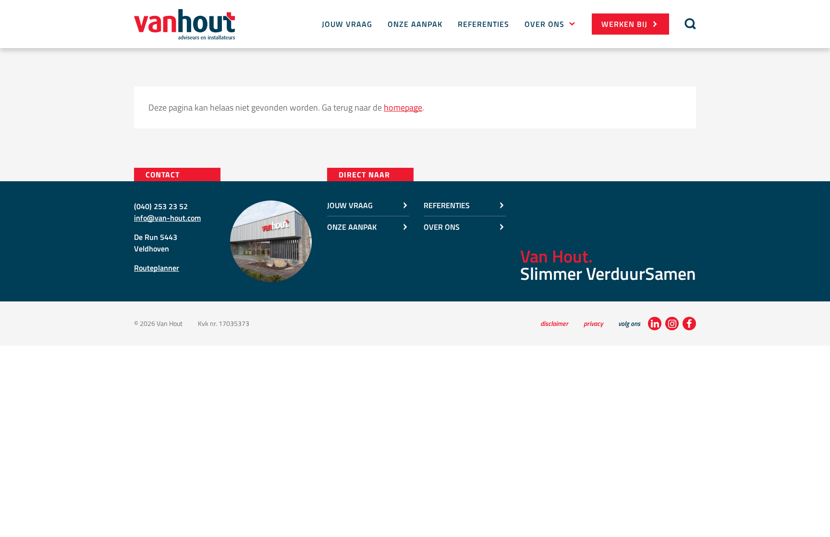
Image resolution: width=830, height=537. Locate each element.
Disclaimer (554, 323)
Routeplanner (156, 268)
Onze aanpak (415, 24)
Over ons (544, 24)
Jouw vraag (347, 24)
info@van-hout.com (167, 218)
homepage (403, 107)
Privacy (593, 323)
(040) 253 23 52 (161, 206)
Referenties (483, 24)
